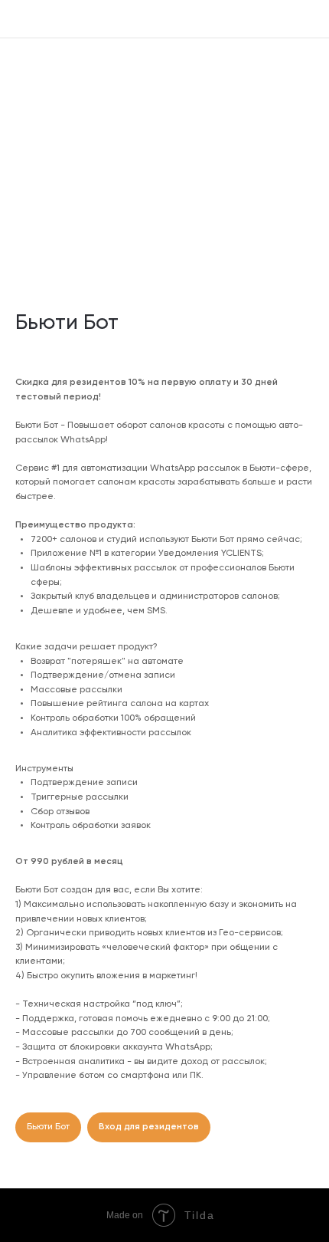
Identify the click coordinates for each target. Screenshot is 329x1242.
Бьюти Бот (48, 1127)
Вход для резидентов (149, 1127)
